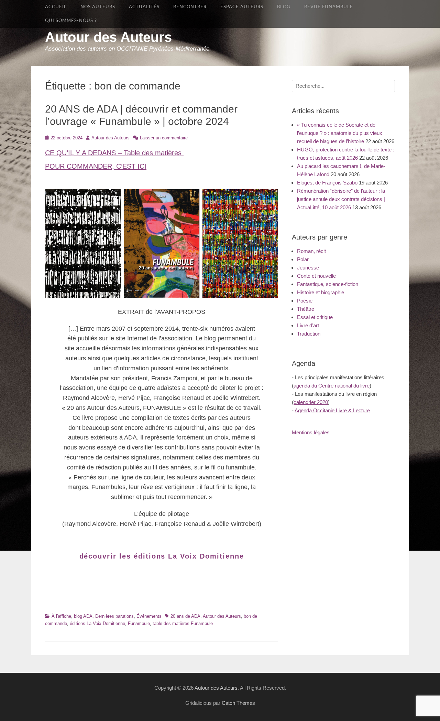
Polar (303, 259)
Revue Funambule (328, 7)
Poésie (304, 301)
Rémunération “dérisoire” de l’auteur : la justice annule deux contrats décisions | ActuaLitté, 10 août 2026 (341, 199)
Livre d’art (308, 325)
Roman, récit (311, 251)
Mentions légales (311, 432)
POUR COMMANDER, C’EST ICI (95, 166)
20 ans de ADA (185, 616)
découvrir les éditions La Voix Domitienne (161, 556)
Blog (283, 7)
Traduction (308, 334)
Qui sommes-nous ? (71, 21)
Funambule (139, 623)
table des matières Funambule (183, 623)
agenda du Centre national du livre (332, 386)
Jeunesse (308, 268)
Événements (149, 616)
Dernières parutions (114, 616)
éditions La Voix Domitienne (97, 623)
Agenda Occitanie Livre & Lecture (332, 410)
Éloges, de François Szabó (327, 182)
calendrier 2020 (311, 402)
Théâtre (305, 309)
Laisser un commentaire (164, 137)
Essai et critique (315, 317)
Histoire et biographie (320, 292)
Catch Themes (238, 703)
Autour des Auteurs (108, 37)
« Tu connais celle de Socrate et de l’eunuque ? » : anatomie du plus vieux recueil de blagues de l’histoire (339, 133)
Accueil (56, 7)
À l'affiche (61, 616)
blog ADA (83, 616)
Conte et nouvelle (316, 276)
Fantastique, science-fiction (327, 284)
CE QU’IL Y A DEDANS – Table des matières (114, 153)
